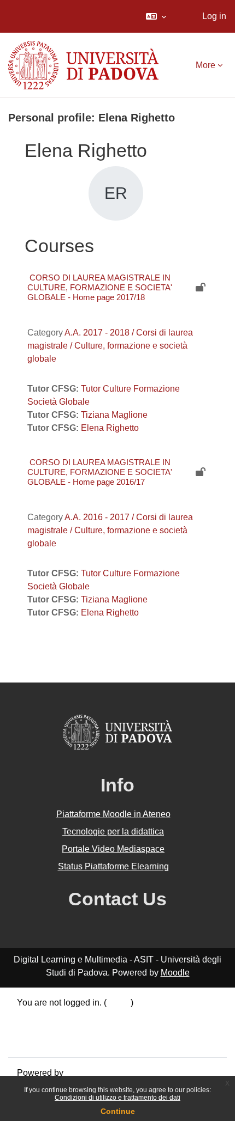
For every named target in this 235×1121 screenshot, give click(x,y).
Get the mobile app (53, 1041)
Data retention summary (63, 1015)
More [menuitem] (205, 65)
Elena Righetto (110, 427)
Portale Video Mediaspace (113, 849)
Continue (118, 1111)
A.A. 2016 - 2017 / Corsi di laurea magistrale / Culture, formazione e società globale (110, 530)
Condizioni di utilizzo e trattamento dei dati (117, 1097)
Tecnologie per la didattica (113, 831)
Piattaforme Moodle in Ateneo (113, 814)
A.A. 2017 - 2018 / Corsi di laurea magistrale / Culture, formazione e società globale (110, 345)
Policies (32, 1028)
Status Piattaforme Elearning (113, 866)
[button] (156, 16)
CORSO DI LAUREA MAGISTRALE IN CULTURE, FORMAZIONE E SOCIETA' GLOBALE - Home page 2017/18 (99, 287)
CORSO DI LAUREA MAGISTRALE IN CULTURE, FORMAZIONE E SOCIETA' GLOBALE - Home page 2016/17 (99, 472)
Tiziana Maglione (114, 414)
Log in (214, 16)
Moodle (175, 972)
